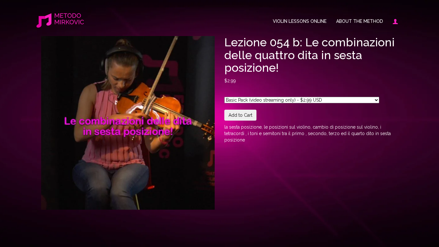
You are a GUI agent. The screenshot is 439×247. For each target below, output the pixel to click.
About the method (359, 21)
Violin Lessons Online (300, 21)
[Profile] (393, 21)
